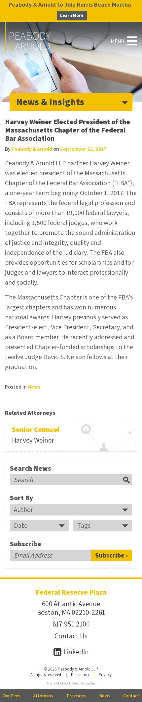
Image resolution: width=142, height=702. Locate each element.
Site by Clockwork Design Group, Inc (71, 683)
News (34, 386)
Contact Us (71, 635)
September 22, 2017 (83, 148)
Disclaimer (80, 674)
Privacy (105, 674)
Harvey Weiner (33, 440)
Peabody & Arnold (32, 148)
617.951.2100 (71, 624)
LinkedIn (75, 651)
